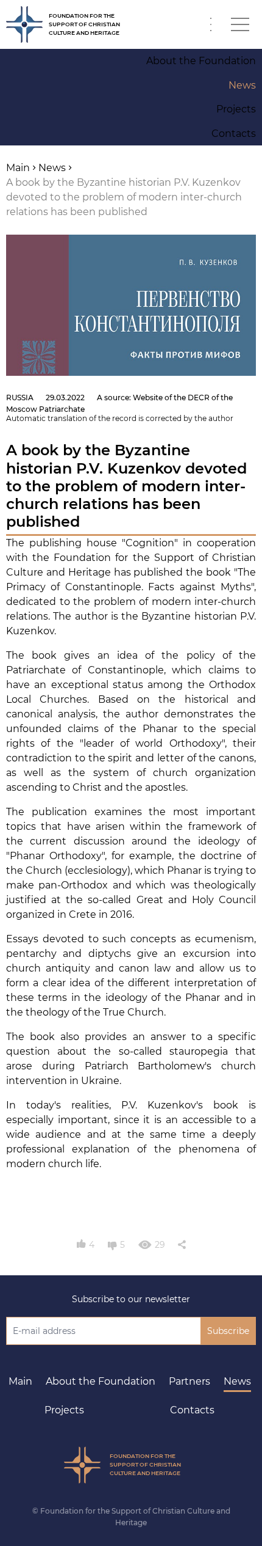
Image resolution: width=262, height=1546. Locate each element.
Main (20, 1381)
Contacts (192, 1410)
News (237, 1381)
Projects (64, 1410)
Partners (189, 1381)
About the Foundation (100, 1381)
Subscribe (228, 1330)
